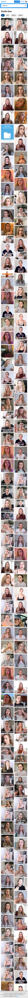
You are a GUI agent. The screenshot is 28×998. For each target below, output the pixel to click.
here (17, 996)
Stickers (14, 15)
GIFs (8, 15)
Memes (20, 15)
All (2, 15)
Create (17, 1)
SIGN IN (22, 1)
